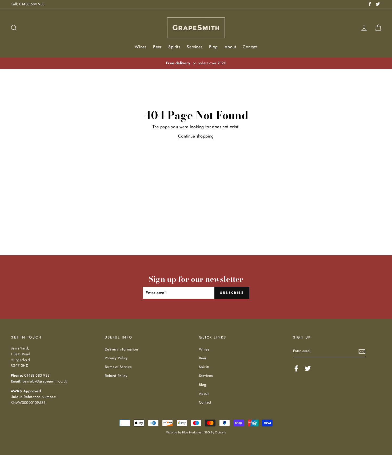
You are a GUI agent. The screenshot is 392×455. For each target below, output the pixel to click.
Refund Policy (116, 375)
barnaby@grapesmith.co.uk (45, 381)
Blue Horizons (191, 432)
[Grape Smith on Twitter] (308, 368)
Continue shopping (196, 136)
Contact (250, 47)
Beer (157, 47)
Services (194, 47)
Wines (140, 47)
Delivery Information (121, 349)
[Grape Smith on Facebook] (296, 368)
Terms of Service (118, 366)
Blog (213, 47)
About (230, 47)
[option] (196, 63)
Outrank (220, 432)
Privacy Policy (116, 358)
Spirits (174, 47)
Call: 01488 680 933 (28, 4)
